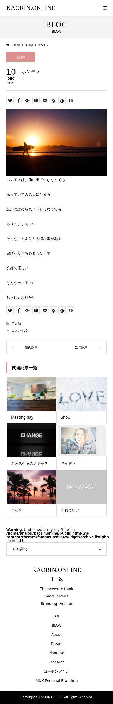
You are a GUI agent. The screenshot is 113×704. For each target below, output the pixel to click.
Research (56, 662)
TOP (56, 616)
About (56, 634)
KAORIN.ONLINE (30, 7)
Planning (56, 652)
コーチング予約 (56, 671)
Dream (57, 643)
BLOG (56, 625)
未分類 (20, 57)
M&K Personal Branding (56, 680)
